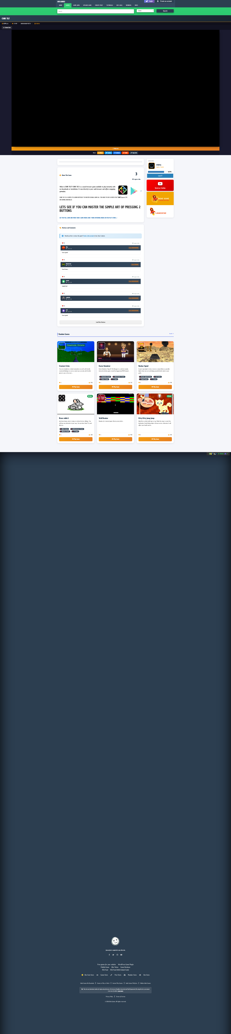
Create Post (99, 5)
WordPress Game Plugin (126, 964)
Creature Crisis (64, 366)
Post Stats (117, 975)
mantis (67, 280)
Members (128, 5)
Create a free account (88, 236)
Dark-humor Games (119, 377)
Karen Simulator (104, 366)
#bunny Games (65, 431)
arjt (67, 310)
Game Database (125, 967)
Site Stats (146, 975)
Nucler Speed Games (146, 377)
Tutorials (109, 5)
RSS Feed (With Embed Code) (119, 970)
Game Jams (76, 5)
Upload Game (87, 5)
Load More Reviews (100, 322)
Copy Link (134, 153)
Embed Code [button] (8, 27)
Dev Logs (119, 5)
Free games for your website (106, 964)
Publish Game (105, 967)
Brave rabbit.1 (64, 418)
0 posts (162, 167)
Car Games (158, 377)
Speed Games (144, 379)
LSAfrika (38, 23)
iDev (67, 247)
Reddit (126, 153)
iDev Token (115, 967)
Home (60, 5)
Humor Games (105, 379)
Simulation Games (106, 377)
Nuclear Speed (143, 366)
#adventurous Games (78, 429)
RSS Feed (105, 970)
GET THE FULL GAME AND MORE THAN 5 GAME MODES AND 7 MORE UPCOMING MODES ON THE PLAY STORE (88, 218)
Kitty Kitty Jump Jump (146, 418)
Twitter (109, 153)
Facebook (118, 153)
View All (170, 333)
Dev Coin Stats (88, 975)
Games (68, 5)
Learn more (120, 991)
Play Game (77, 387)
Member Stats (132, 975)
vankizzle (68, 297)
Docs (136, 5)
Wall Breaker (103, 418)
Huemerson (68, 264)
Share (101, 153)
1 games (158, 167)
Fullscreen (116, 148)
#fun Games (65, 429)
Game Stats (104, 975)
